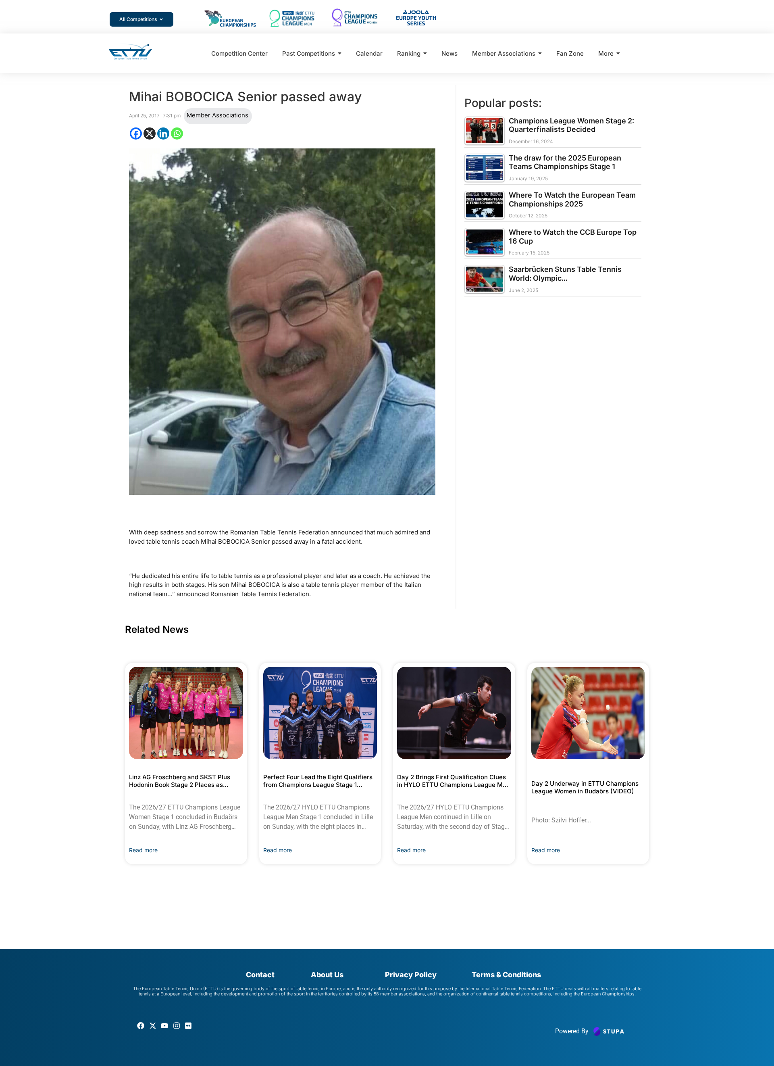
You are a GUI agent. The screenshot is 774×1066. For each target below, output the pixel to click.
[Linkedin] (163, 133)
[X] (150, 133)
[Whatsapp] (177, 133)
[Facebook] (136, 133)
